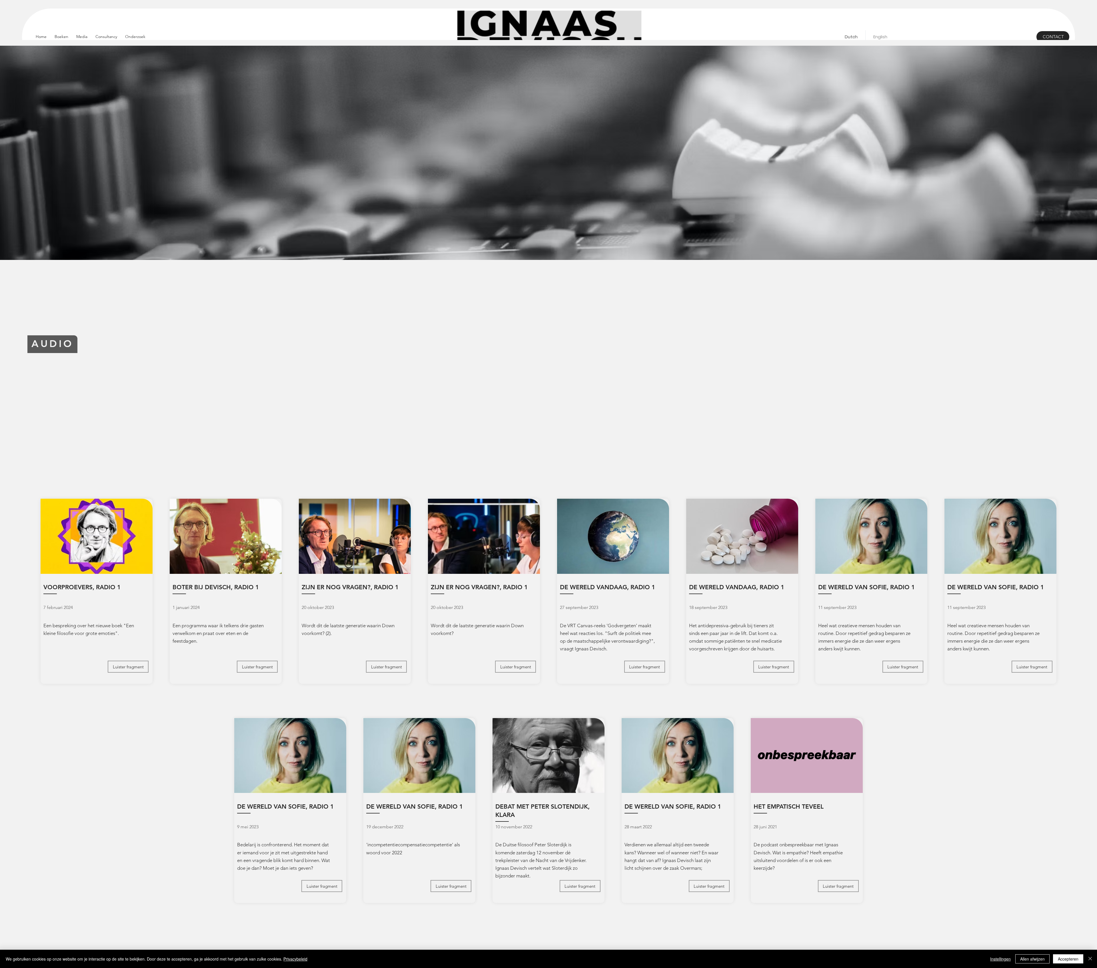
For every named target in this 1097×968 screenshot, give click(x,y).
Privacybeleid (295, 959)
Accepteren (1068, 959)
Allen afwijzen (1032, 959)
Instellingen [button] (1000, 959)
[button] (81, 36)
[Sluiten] (1090, 958)
